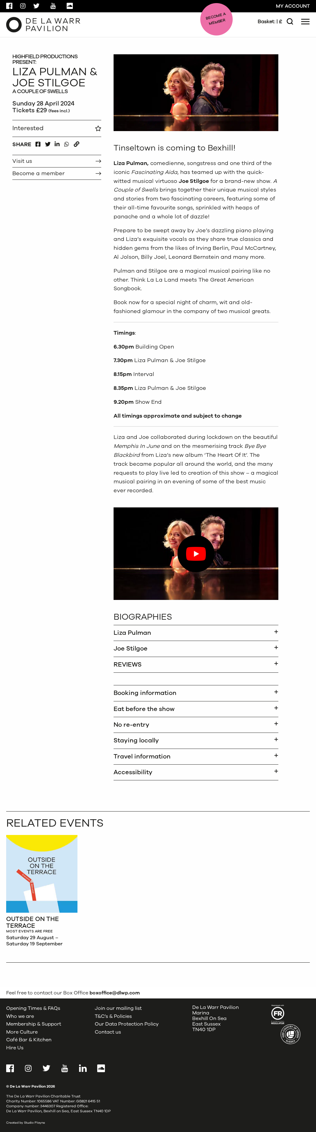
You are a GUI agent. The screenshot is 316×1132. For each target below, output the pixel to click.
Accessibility (133, 772)
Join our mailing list (118, 1008)
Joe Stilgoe (131, 648)
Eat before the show (144, 709)
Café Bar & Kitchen (29, 1040)
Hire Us (14, 1047)
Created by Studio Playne (25, 1123)
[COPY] (76, 142)
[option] (42, 892)
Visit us (22, 161)
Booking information (145, 693)
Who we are (20, 1016)
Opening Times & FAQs (33, 1008)
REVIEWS (128, 664)
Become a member (38, 173)
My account (293, 6)
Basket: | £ (270, 21)
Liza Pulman (132, 633)
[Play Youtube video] (196, 553)
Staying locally (136, 740)
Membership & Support (33, 1024)
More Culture (22, 1032)
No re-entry (131, 725)
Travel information (142, 756)
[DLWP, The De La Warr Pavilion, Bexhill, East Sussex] (43, 24)
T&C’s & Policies (113, 1016)
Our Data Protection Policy (127, 1024)
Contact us (108, 1032)
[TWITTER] (47, 142)
